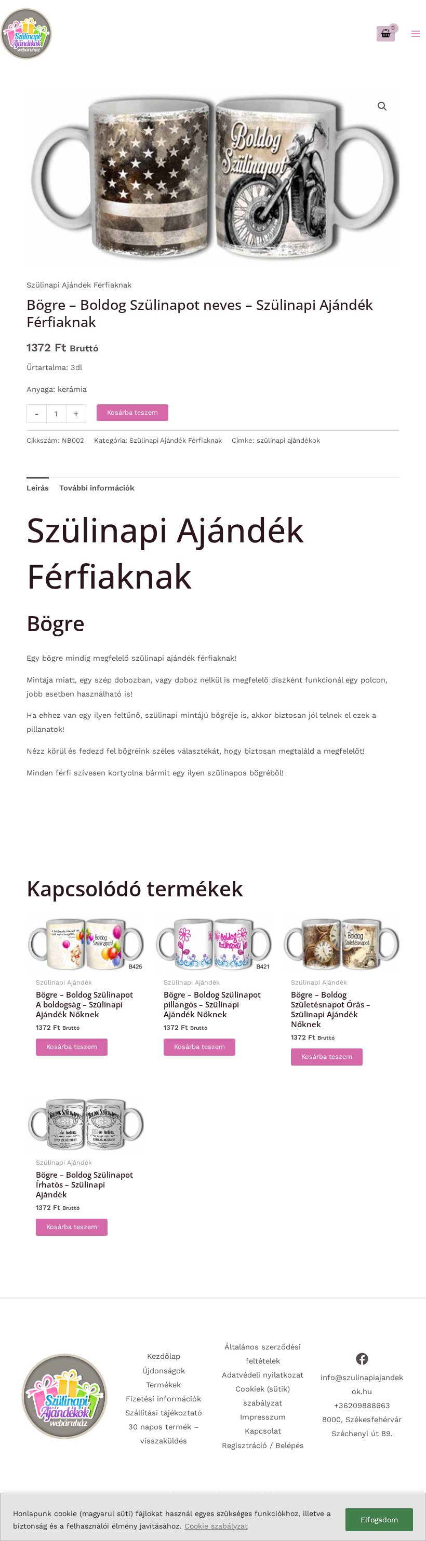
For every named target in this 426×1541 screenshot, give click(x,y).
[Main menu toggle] (415, 33)
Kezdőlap (163, 1356)
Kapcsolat (263, 1431)
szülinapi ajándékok (288, 440)
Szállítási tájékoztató (163, 1412)
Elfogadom (379, 1520)
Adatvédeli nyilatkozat (262, 1375)
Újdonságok (163, 1370)
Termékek (163, 1384)
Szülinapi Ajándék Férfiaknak (78, 285)
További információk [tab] (97, 488)
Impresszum (263, 1417)
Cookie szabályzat (216, 1526)
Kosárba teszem (132, 412)
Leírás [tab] (37, 488)
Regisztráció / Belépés (263, 1445)
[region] (213, 1517)
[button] (382, 106)
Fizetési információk (163, 1398)
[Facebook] (362, 1359)
